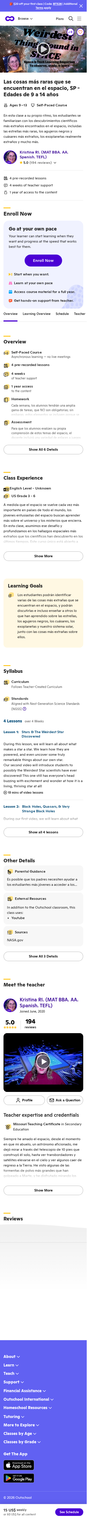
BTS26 (57, 4)
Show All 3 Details (43, 956)
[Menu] (79, 18)
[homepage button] (9, 18)
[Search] (71, 18)
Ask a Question (68, 1100)
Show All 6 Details (43, 449)
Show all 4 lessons (43, 832)
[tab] (10, 314)
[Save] (80, 32)
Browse (23, 19)
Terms (39, 8)
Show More (43, 556)
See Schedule (69, 1512)
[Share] (70, 32)
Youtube (18, 918)
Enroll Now (43, 260)
